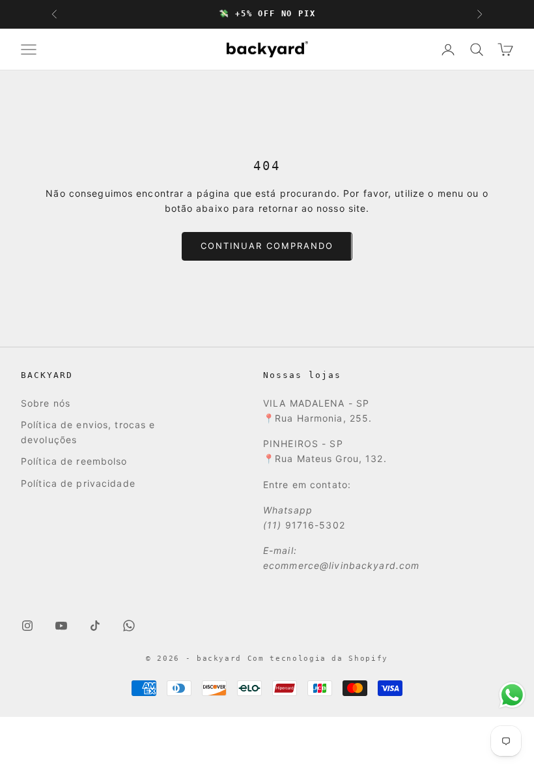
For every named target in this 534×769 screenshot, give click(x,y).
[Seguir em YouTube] (61, 625)
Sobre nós (45, 403)
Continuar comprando (267, 245)
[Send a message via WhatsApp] (512, 695)
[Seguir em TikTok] (95, 625)
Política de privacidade (78, 483)
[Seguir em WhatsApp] (128, 625)
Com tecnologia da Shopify (317, 658)
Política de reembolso (74, 461)
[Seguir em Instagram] (27, 625)
